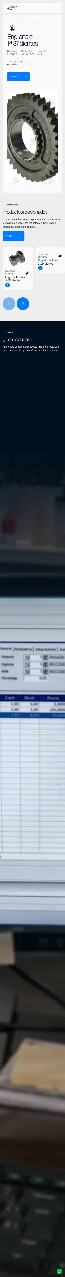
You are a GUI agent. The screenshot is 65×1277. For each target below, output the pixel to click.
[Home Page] (12, 8)
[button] (55, 8)
